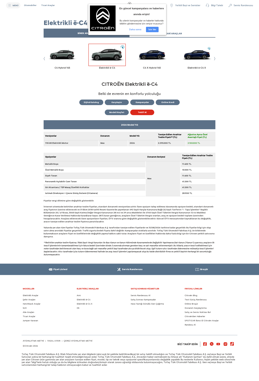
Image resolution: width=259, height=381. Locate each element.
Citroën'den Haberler (195, 316)
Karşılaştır (117, 102)
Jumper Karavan (30, 320)
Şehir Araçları (29, 299)
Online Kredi (167, 102)
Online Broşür (191, 304)
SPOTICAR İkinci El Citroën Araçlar (202, 320)
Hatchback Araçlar (31, 304)
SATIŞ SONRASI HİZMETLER (145, 288)
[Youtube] (218, 343)
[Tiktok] (232, 343)
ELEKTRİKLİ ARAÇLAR (88, 288)
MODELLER (28, 288)
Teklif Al (142, 112)
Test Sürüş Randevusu (196, 299)
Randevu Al (190, 325)
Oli (78, 308)
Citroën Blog (191, 295)
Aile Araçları (28, 312)
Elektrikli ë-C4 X (84, 304)
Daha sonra (135, 29)
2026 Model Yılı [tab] (129, 125)
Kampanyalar (142, 102)
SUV (25, 308)
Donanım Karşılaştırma (196, 308)
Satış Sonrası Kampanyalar (143, 299)
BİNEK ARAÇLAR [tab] (86, 33)
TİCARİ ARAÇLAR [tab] (172, 33)
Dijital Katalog (91, 102)
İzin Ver (152, 29)
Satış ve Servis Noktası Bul (198, 312)
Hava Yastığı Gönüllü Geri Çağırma (147, 304)
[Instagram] (225, 343)
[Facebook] (205, 343)
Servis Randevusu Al (140, 295)
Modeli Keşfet (116, 112)
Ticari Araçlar (29, 316)
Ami (79, 295)
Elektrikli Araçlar (30, 295)
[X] (211, 343)
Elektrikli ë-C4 (83, 299)
